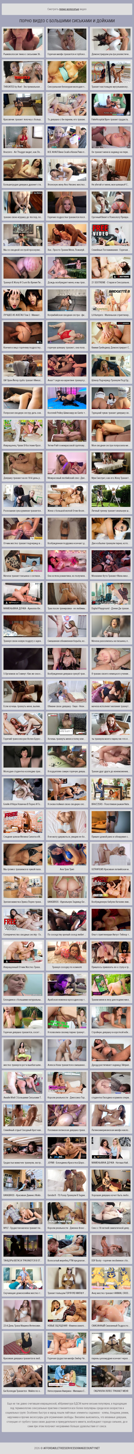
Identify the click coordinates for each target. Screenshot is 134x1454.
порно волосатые (69, 9)
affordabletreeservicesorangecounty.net (71, 1448)
